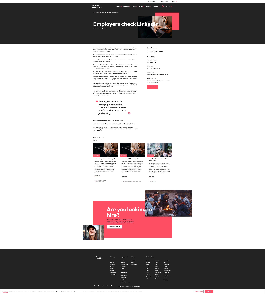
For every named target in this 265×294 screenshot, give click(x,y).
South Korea (166, 260)
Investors (123, 260)
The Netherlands (167, 270)
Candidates (126, 6)
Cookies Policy (124, 277)
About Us (148, 6)
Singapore (157, 278)
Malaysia (157, 268)
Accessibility (123, 266)
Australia (148, 262)
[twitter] (148, 51)
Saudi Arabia (134, 264)
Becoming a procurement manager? (105, 159)
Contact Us (155, 6)
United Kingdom (167, 275)
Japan (156, 266)
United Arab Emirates (166, 273)
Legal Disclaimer (124, 264)
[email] (161, 51)
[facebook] (152, 51)
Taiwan (165, 266)
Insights (141, 6)
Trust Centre (113, 274)
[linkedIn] (156, 51)
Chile (147, 268)
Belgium (147, 264)
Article (96, 180)
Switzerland (166, 264)
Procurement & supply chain (103, 180)
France (147, 272)
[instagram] (103, 285)
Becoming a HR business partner (131, 159)
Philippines (157, 274)
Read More (97, 175)
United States (167, 278)
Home (111, 260)
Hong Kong (148, 276)
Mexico (156, 270)
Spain (165, 262)
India (147, 278)
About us (112, 270)
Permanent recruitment (100, 181)
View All (95, 140)
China (147, 270)
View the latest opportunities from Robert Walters (122, 124)
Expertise (118, 6)
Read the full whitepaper (99, 120)
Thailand (166, 268)
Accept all (209, 291)
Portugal (157, 276)
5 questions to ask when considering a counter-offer (159, 159)
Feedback (123, 262)
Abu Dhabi (133, 260)
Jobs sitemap (113, 272)
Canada (147, 266)
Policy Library (123, 279)
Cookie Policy (5, 292)
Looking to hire (164, 1)
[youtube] (111, 285)
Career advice (96, 155)
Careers (122, 268)
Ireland (156, 262)
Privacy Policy (123, 275)
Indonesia (157, 260)
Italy (156, 264)
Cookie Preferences (125, 282)
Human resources (128, 181)
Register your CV (152, 1)
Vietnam (166, 280)
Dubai (132, 262)
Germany (148, 274)
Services (134, 6)
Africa (147, 260)
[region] (132, 291)
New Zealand (158, 272)
